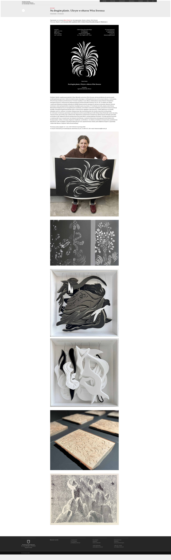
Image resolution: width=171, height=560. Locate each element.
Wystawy (52, 8)
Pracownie (112, 1)
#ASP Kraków (10, 553)
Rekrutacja (131, 1)
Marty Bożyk (67, 20)
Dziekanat (140, 1)
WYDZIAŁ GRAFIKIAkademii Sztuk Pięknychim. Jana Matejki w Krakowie (28, 2)
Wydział (104, 1)
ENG (148, 1)
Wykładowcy (122, 1)
